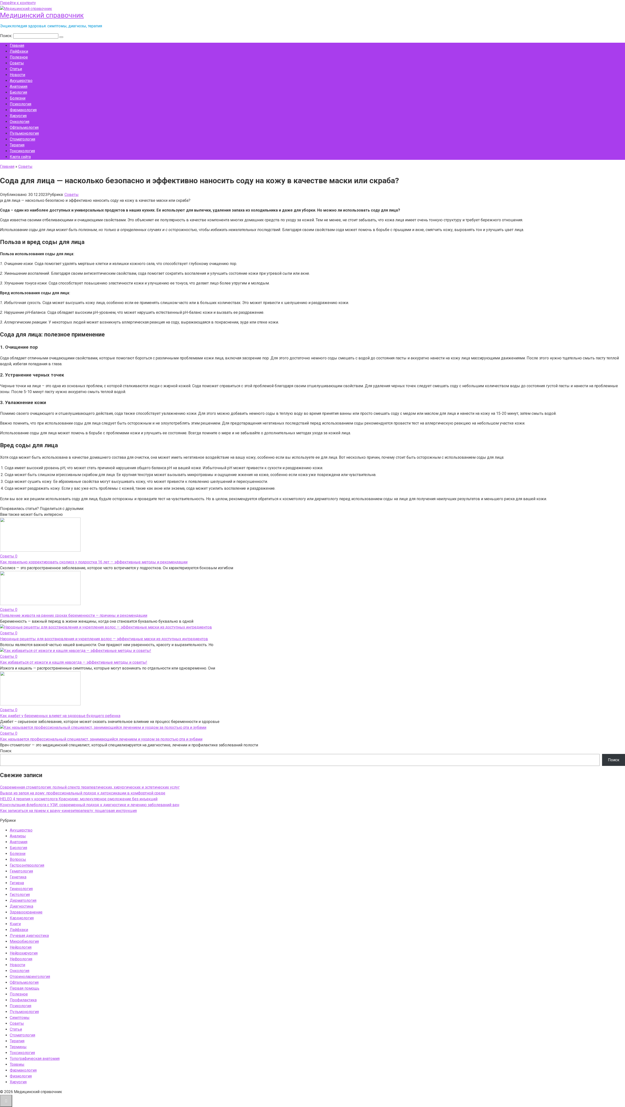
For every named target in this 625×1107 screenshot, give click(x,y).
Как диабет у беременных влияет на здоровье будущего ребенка (60, 715)
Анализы (18, 836)
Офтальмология (24, 127)
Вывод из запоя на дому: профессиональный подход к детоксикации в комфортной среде (82, 793)
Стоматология (22, 139)
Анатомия (18, 86)
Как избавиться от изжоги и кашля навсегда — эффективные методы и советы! (73, 662)
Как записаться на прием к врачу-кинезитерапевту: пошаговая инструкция (68, 810)
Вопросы (18, 859)
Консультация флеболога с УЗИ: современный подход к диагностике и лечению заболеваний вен (89, 804)
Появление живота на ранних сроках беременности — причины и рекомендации (73, 615)
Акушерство (21, 80)
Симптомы (20, 1017)
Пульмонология (24, 133)
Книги (15, 924)
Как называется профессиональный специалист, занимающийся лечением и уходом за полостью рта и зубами (101, 739)
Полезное (19, 57)
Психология (20, 104)
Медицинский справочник (42, 15)
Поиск (5, 751)
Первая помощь (24, 988)
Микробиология (24, 941)
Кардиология (22, 918)
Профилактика (23, 1000)
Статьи (16, 69)
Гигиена (17, 883)
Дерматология (23, 900)
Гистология (20, 894)
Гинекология (21, 888)
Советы (17, 63)
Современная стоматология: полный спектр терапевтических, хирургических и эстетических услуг (90, 787)
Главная (17, 45)
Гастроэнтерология (27, 865)
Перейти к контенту (18, 2)
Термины (18, 1047)
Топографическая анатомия (35, 1058)
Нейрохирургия (24, 953)
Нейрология (20, 947)
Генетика (18, 877)
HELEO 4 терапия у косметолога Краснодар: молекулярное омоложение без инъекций (78, 799)
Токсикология (22, 151)
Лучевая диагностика (29, 935)
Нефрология (21, 959)
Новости (17, 74)
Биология (18, 92)
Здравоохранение (26, 912)
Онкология (19, 121)
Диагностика (21, 906)
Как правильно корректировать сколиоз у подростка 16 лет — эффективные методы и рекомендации (94, 562)
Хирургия (18, 115)
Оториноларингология (30, 976)
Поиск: (6, 35)
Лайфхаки (19, 51)
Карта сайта (20, 156)
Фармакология (23, 110)
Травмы (17, 1064)
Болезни (17, 98)
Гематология (21, 871)
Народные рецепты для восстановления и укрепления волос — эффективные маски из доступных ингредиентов (104, 639)
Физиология (21, 1076)
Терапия (17, 145)
